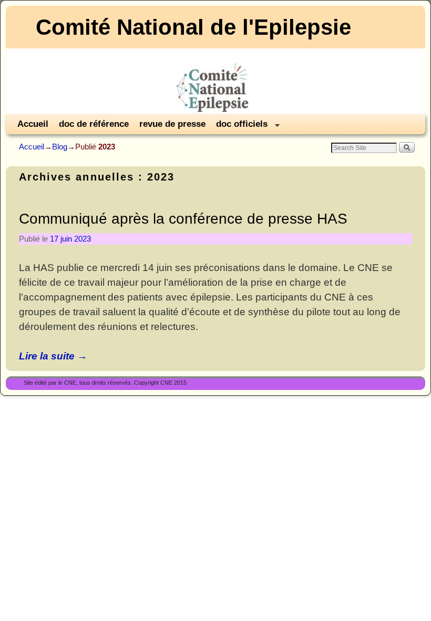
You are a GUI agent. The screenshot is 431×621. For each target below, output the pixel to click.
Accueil (32, 124)
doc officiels (239, 126)
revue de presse (172, 124)
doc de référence (94, 124)
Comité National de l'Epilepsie (193, 27)
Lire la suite (53, 356)
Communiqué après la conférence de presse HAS (183, 219)
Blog (59, 146)
